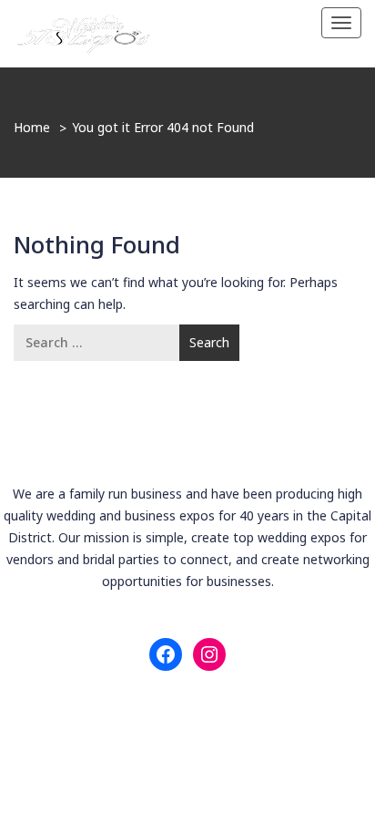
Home (32, 127)
